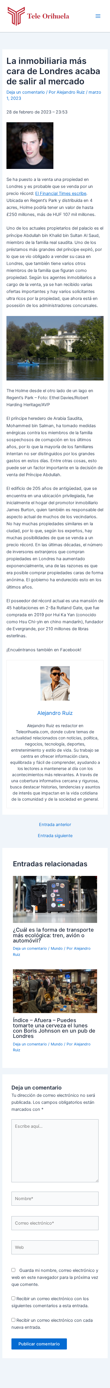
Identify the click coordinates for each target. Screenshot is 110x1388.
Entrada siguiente (55, 836)
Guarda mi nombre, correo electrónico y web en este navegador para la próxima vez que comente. (54, 1277)
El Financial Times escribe (60, 193)
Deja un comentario (25, 92)
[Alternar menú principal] (98, 16)
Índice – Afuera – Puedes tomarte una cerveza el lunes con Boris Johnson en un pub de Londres (54, 1028)
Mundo (57, 948)
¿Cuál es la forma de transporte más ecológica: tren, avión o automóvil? (53, 934)
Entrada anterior (55, 825)
